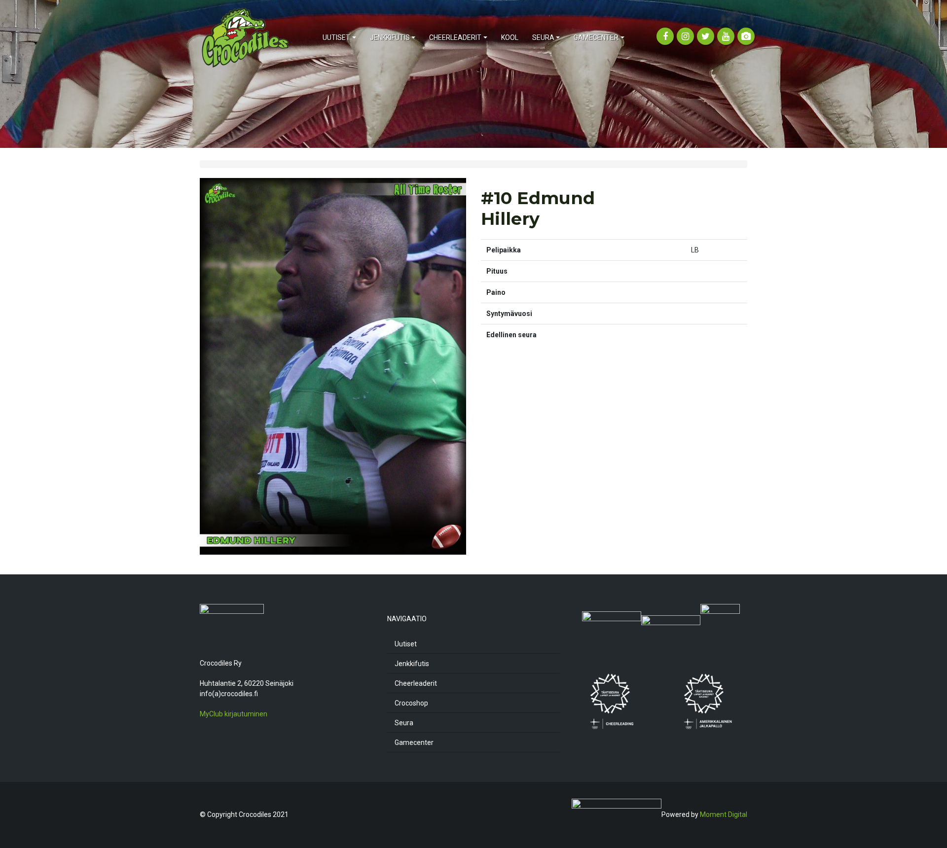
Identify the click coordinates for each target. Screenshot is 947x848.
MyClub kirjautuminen (233, 714)
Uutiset (406, 644)
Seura (404, 723)
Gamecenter (414, 742)
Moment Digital (723, 814)
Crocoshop (411, 703)
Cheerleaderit (416, 683)
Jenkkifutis (412, 664)
